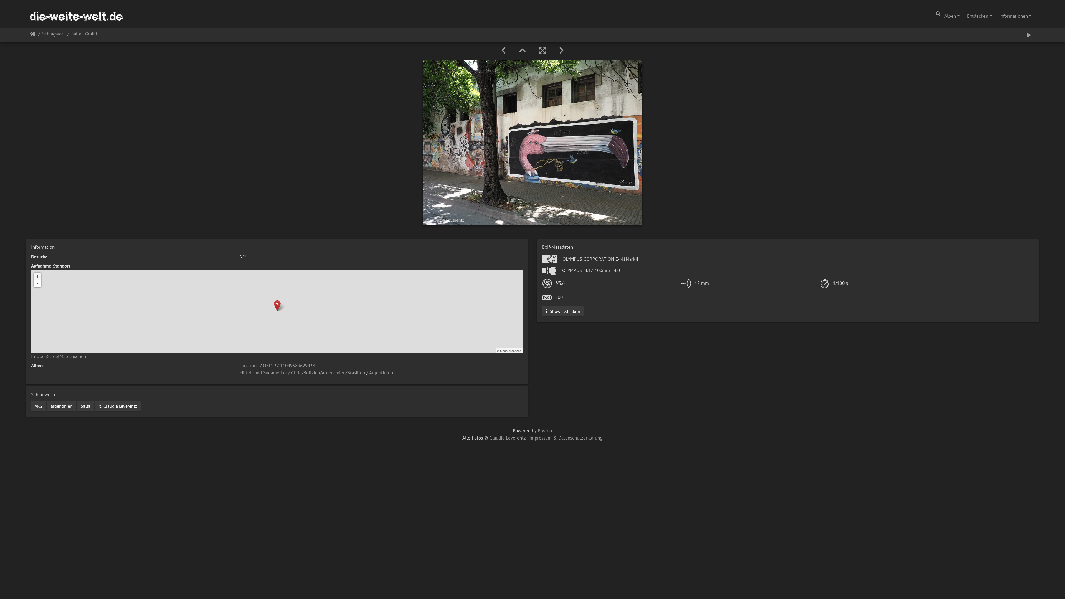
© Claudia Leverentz (118, 406)
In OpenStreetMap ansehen (58, 356)
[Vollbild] (542, 50)
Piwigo (545, 431)
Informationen (1013, 16)
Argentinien (381, 373)
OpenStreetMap (510, 350)
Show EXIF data (564, 311)
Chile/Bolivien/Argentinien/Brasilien (328, 373)
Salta (85, 406)
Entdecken (977, 16)
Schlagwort (53, 34)
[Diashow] (1028, 35)
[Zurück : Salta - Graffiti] (504, 50)
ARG (38, 406)
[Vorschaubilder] (522, 50)
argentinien (61, 406)
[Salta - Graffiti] (277, 305)
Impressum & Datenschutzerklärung (565, 438)
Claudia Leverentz (508, 438)
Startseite (33, 35)
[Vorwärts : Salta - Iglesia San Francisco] (561, 50)
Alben (950, 16)
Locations (248, 365)
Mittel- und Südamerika (263, 373)
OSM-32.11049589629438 (289, 365)
